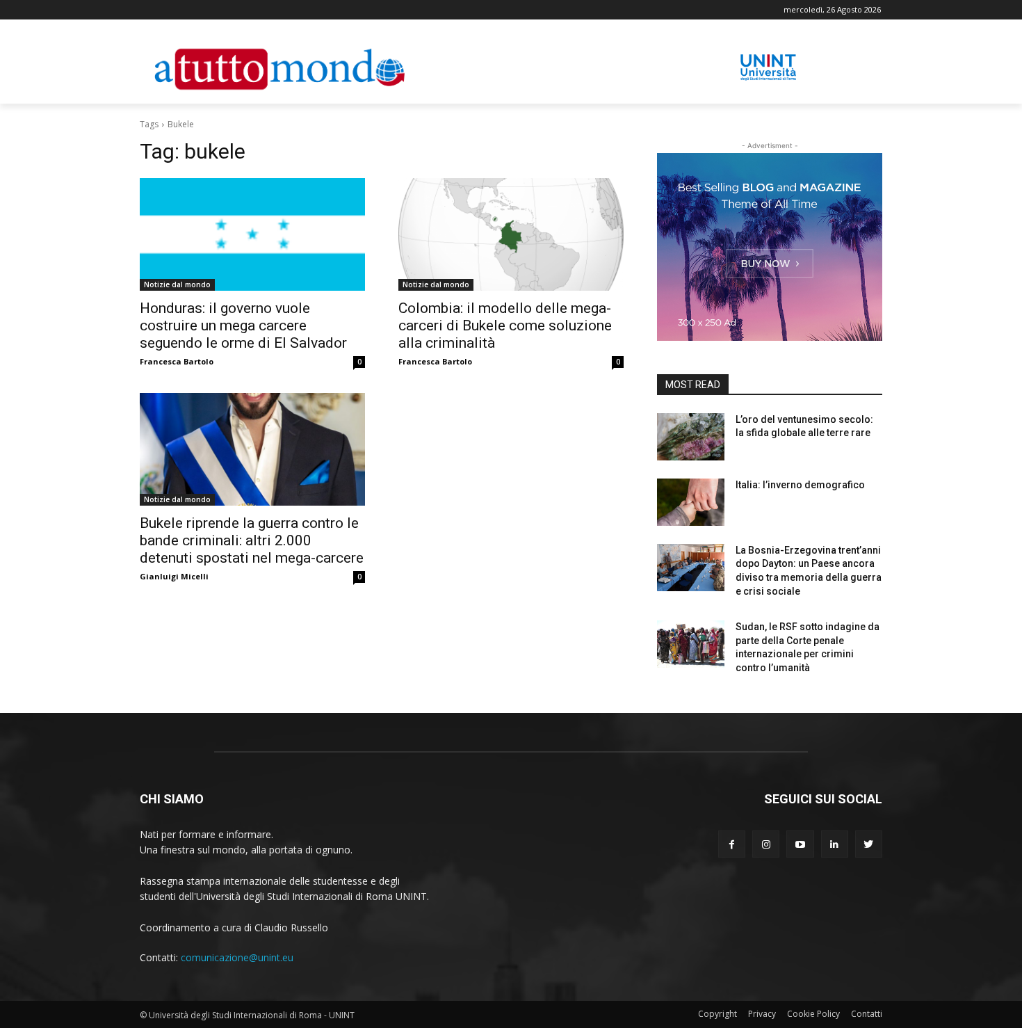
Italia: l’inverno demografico (800, 484)
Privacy (762, 1014)
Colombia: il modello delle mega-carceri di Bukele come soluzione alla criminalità (505, 325)
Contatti (866, 1014)
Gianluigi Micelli (174, 576)
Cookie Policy (813, 1014)
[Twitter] (868, 844)
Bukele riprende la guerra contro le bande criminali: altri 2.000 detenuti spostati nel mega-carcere (252, 540)
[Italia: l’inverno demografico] (690, 502)
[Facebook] (731, 844)
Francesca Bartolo (176, 361)
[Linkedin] (834, 844)
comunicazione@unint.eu (237, 957)
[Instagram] (765, 844)
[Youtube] (799, 844)
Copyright (717, 1014)
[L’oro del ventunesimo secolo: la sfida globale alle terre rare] (690, 436)
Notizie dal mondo (177, 284)
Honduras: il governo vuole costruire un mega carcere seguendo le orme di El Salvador (243, 325)
